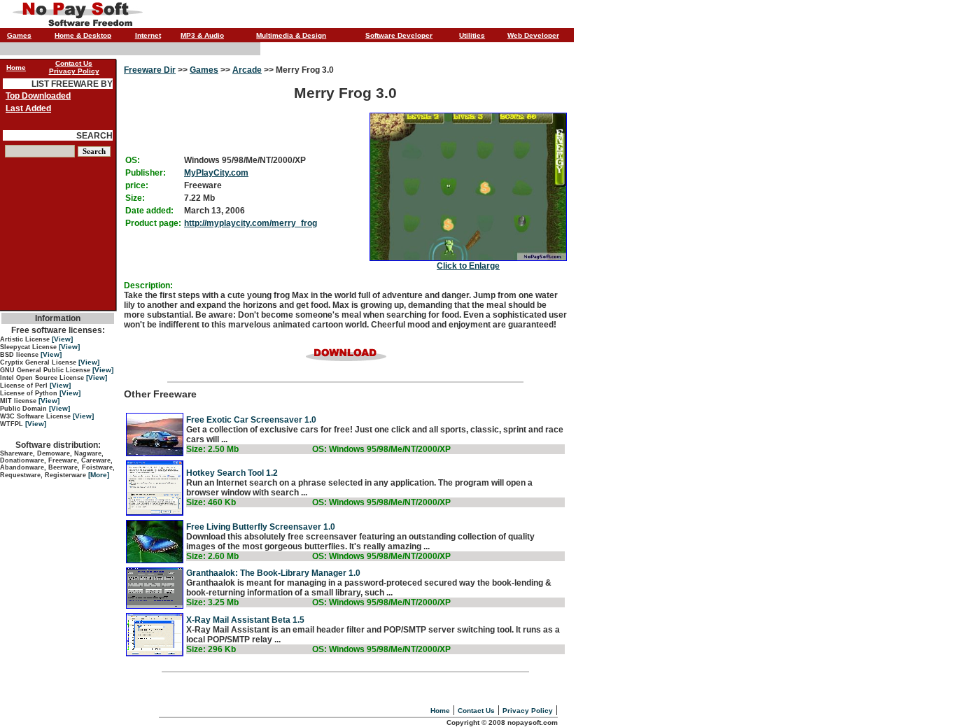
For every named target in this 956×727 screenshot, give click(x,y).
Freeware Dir (150, 70)
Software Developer (399, 35)
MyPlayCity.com (216, 173)
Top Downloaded (38, 96)
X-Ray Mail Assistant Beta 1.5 (245, 620)
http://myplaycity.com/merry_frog (250, 223)
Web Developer (533, 35)
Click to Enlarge (468, 266)
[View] (62, 339)
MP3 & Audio (202, 35)
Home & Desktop (83, 35)
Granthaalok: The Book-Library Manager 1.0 (273, 573)
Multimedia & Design (291, 35)
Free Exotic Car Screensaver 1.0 (251, 420)
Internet (148, 35)
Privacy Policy (527, 710)
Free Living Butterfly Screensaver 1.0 (260, 527)
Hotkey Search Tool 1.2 (232, 473)
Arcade (247, 70)
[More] (98, 475)
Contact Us (476, 710)
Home (440, 710)
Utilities (472, 35)
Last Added (28, 108)
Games (19, 35)
